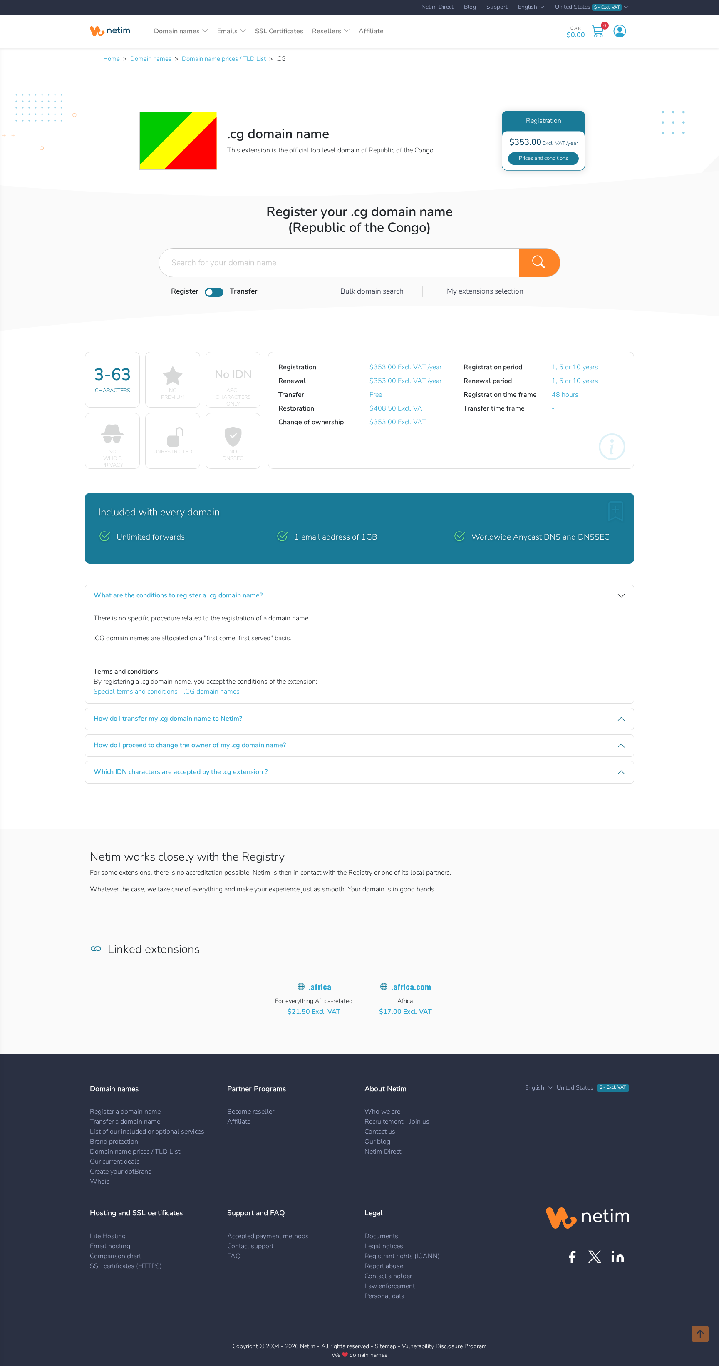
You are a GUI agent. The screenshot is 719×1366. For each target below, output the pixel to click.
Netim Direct (437, 7)
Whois (100, 1181)
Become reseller (250, 1111)
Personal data (384, 1296)
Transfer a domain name (125, 1121)
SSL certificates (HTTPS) (126, 1266)
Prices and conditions (543, 158)
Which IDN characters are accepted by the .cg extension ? (181, 771)
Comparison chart (115, 1256)
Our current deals (115, 1161)
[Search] (539, 262)
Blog (470, 7)
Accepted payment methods (268, 1236)
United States (587, 7)
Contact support (250, 1246)
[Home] (110, 31)
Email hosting (110, 1246)
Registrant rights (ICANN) (402, 1256)
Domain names (150, 59)
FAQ (233, 1256)
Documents (381, 1236)
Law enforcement (389, 1286)
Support (497, 7)
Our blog (377, 1141)
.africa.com (411, 987)
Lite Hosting (108, 1236)
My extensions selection (485, 291)
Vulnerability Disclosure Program (444, 1346)
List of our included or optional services (147, 1131)
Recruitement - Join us (396, 1121)
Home (111, 59)
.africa (319, 987)
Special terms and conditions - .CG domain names (167, 691)
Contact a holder (388, 1276)
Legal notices (383, 1246)
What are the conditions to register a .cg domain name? (178, 595)
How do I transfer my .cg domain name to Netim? (168, 718)
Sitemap (385, 1346)
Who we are (382, 1111)
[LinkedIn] (617, 1256)
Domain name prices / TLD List (224, 59)
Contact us (379, 1131)
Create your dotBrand (121, 1171)
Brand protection (114, 1141)
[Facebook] (572, 1256)
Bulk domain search (372, 291)
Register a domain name (125, 1111)
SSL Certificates (279, 31)
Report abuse (383, 1266)
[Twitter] (594, 1256)
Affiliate (371, 31)
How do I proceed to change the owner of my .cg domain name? (190, 745)
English (527, 7)
